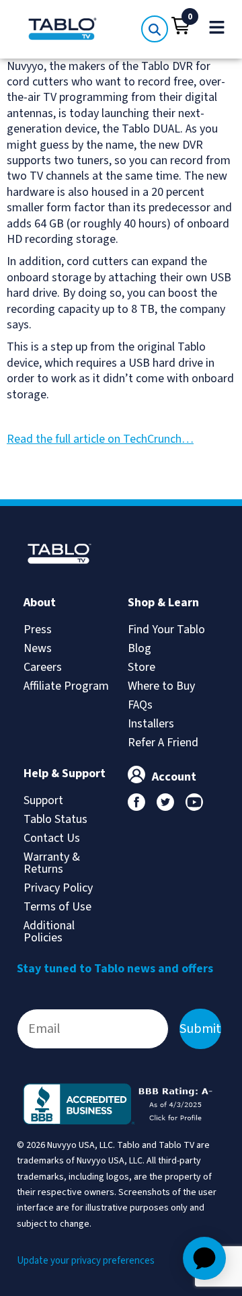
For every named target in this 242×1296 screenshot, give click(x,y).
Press (38, 629)
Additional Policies (49, 931)
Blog (139, 648)
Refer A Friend (163, 742)
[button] (180, 25)
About (40, 602)
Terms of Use (57, 906)
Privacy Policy (58, 887)
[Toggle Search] (154, 28)
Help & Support (65, 773)
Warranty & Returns (52, 863)
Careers (43, 667)
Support (43, 800)
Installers (151, 723)
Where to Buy (161, 686)
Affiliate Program (66, 686)
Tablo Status (55, 819)
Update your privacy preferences (86, 1261)
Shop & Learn (163, 602)
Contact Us (52, 838)
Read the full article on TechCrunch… (100, 439)
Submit (200, 1028)
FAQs (140, 704)
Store (141, 667)
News (38, 648)
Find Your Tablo (166, 629)
